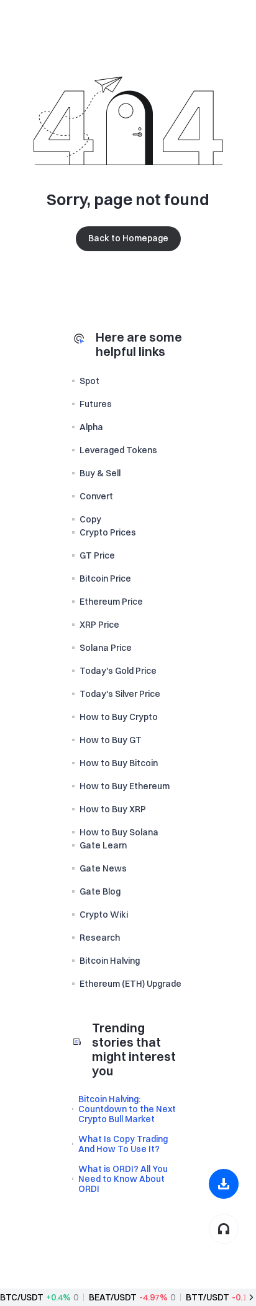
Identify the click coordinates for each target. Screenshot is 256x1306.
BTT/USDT (207, 1297)
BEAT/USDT (113, 1297)
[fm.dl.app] (224, 1184)
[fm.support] (224, 1229)
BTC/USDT (21, 1297)
